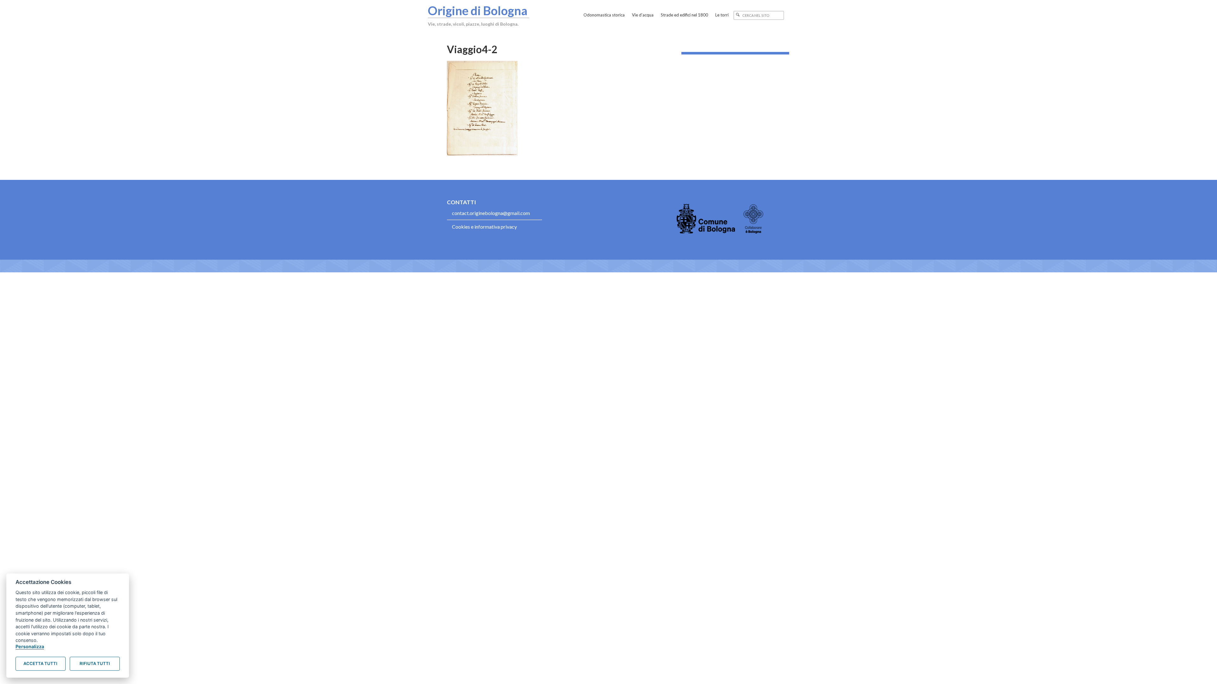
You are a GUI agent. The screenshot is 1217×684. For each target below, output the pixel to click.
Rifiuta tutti (95, 663)
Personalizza (30, 646)
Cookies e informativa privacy (484, 227)
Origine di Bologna (477, 10)
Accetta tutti (40, 663)
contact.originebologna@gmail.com (491, 213)
